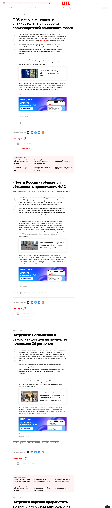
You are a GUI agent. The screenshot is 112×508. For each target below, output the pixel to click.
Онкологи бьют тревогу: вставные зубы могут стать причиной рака (42, 488)
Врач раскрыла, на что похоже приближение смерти (64, 487)
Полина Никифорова (24, 436)
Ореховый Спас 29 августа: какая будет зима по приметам (42, 168)
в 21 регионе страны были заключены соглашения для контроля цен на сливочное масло (42, 85)
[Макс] (31, 132)
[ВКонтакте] (39, 132)
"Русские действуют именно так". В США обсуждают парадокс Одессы (42, 161)
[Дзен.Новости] (28, 132)
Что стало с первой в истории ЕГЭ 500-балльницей (63, 168)
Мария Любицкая (23, 286)
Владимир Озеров (24, 116)
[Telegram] (35, 132)
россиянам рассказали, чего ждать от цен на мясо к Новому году (43, 407)
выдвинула (35, 221)
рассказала (44, 40)
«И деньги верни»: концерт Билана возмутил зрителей (62, 160)
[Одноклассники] (42, 132)
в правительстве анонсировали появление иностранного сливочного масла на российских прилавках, (42, 92)
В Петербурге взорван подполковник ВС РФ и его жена (21, 168)
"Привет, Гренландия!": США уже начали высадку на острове (22, 161)
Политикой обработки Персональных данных (41, 8)
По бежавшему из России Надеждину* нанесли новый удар (63, 481)
